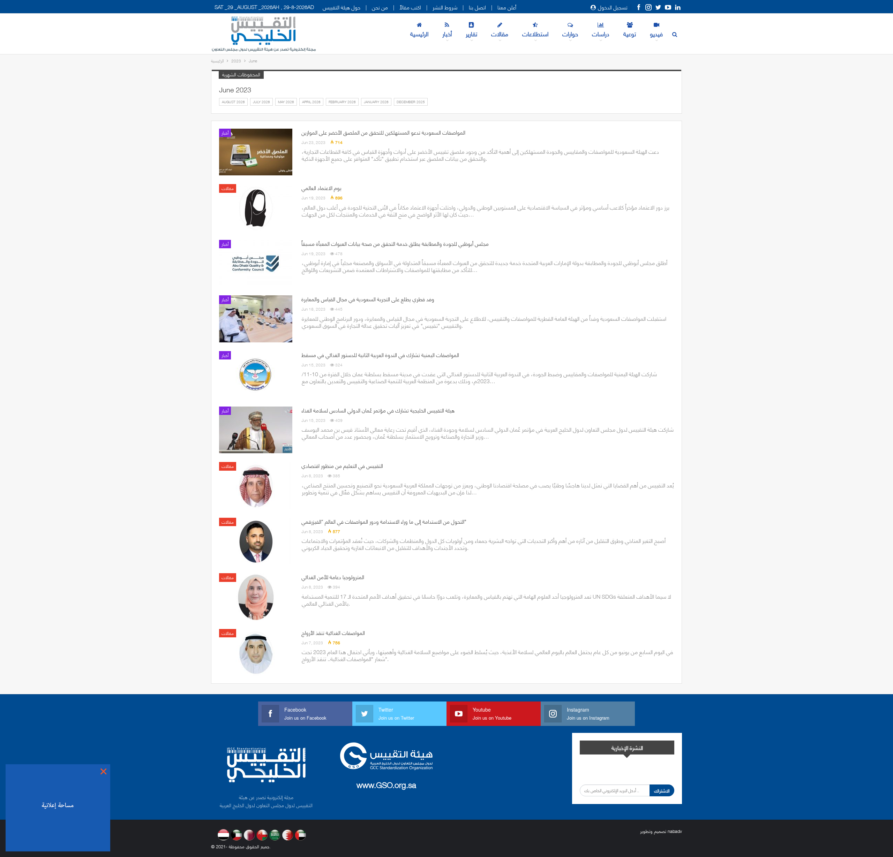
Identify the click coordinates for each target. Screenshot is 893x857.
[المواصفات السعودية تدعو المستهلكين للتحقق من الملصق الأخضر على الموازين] (255, 152)
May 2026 (286, 101)
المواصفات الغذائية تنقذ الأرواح (333, 632)
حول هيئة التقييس (341, 7)
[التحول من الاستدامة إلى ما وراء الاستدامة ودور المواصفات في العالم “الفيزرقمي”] (255, 541)
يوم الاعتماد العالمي (321, 187)
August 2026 (233, 101)
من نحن (380, 7)
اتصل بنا (477, 7)
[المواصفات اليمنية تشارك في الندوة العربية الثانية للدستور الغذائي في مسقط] (255, 374)
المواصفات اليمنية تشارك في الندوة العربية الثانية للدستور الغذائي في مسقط (380, 354)
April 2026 (311, 101)
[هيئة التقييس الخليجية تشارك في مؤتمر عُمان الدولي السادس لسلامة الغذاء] (255, 430)
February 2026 (342, 101)
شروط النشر (445, 7)
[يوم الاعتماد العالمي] (255, 207)
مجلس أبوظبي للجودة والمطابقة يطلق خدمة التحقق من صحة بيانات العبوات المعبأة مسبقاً (395, 243)
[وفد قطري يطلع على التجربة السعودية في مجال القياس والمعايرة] (255, 318)
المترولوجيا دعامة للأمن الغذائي (332, 577)
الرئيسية (419, 33)
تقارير (471, 33)
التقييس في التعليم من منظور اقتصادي (342, 465)
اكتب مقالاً (410, 7)
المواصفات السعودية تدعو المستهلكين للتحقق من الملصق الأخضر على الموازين (383, 132)
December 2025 (411, 101)
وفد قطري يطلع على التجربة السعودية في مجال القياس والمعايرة (367, 299)
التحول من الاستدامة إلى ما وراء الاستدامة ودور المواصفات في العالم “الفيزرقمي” (383, 521)
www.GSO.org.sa (386, 784)
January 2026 (376, 101)
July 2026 (261, 101)
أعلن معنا (506, 7)
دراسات (600, 33)
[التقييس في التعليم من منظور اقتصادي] (255, 485)
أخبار (447, 33)
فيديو (656, 33)
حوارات (570, 33)
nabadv (675, 831)
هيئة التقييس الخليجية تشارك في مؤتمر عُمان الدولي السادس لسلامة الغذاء (378, 410)
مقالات (499, 33)
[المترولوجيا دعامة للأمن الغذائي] (255, 596)
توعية (629, 33)
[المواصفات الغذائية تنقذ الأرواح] (255, 652)
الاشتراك (662, 790)
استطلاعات (535, 33)
